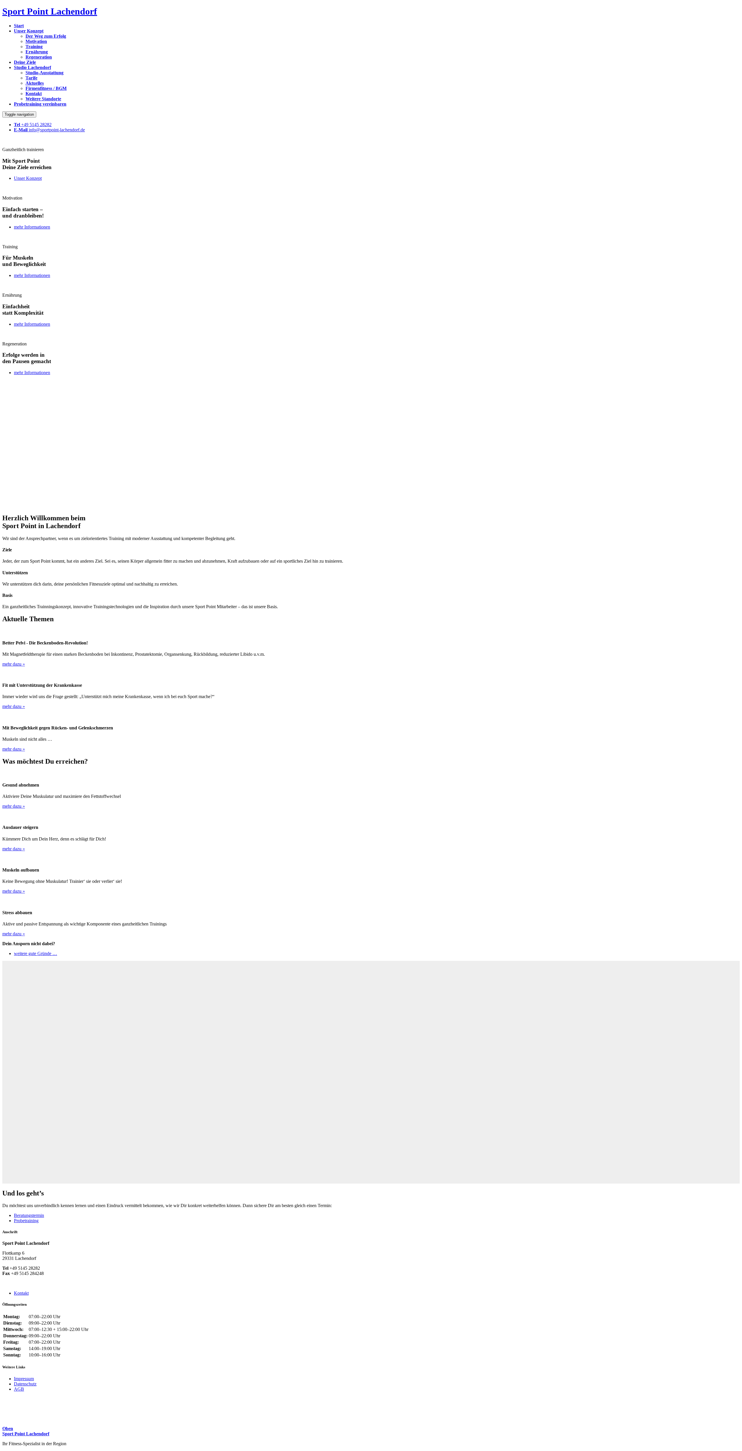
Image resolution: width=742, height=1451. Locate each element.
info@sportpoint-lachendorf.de (49, 129)
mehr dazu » (13, 664)
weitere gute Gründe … (35, 953)
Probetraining (26, 1220)
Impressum (24, 1378)
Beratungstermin (29, 1215)
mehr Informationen (32, 226)
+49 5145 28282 (33, 124)
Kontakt (21, 1293)
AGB (19, 1389)
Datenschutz (25, 1383)
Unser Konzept (28, 178)
